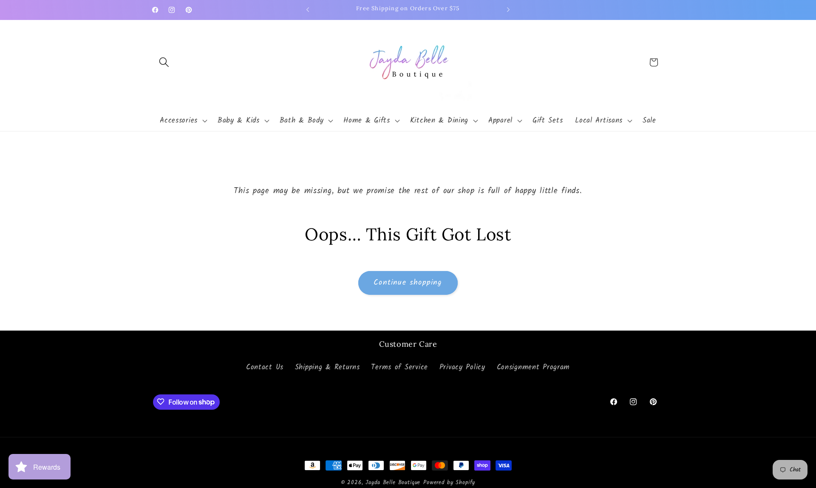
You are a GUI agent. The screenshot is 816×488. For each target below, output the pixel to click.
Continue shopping (408, 283)
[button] (164, 62)
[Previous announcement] (307, 10)
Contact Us (264, 368)
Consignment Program (533, 368)
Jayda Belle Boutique (393, 482)
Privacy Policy (462, 368)
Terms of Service (399, 368)
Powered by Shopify (449, 482)
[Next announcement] (508, 10)
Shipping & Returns (327, 368)
